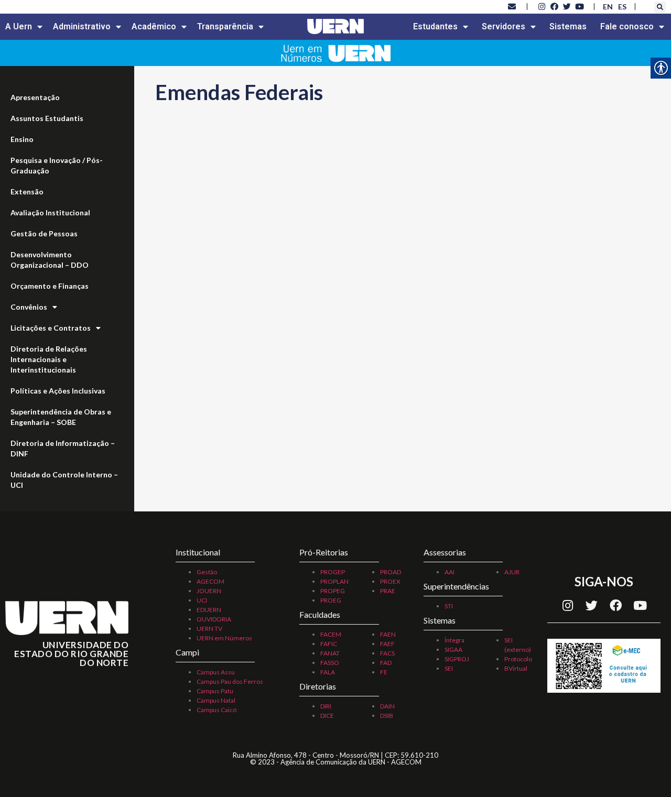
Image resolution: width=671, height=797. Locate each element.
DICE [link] (327, 715)
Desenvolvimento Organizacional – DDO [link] (49, 259)
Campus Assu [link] (216, 672)
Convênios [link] (28, 306)
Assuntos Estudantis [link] (46, 118)
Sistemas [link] (568, 26)
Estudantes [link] (435, 26)
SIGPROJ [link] (457, 659)
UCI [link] (202, 600)
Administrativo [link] (82, 26)
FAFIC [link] (328, 644)
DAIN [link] (387, 706)
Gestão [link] (207, 572)
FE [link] (383, 672)
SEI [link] (449, 668)
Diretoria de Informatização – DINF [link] (62, 448)
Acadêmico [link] (154, 26)
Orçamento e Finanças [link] (49, 285)
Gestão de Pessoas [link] (44, 233)
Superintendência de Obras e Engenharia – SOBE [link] (60, 417)
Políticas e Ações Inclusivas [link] (57, 390)
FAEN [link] (388, 634)
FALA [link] (327, 672)
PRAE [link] (387, 591)
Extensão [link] (27, 191)
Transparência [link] (225, 26)
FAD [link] (386, 663)
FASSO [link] (329, 663)
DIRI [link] (325, 706)
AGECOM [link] (210, 581)
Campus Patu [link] (215, 691)
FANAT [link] (330, 653)
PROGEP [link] (332, 572)
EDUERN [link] (209, 610)
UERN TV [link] (209, 628)
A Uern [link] (18, 26)
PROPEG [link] (332, 591)
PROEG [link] (330, 600)
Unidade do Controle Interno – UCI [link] (64, 479)
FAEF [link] (387, 644)
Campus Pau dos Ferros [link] (230, 681)
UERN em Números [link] (224, 638)
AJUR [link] (512, 572)
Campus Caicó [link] (216, 710)
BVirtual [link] (515, 668)
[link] (512, 6)
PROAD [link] (390, 572)
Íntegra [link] (454, 640)
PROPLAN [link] (334, 581)
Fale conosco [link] (627, 26)
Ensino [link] (22, 139)
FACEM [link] (330, 634)
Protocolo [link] (518, 659)
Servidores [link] (503, 26)
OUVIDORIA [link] (214, 619)
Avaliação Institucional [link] (50, 212)
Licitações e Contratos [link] (50, 327)
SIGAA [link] (453, 649)
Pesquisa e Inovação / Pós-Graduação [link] (56, 165)
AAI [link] (449, 572)
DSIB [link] (386, 715)
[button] (660, 7)
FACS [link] (387, 653)
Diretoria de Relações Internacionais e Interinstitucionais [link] (48, 359)
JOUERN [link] (209, 591)
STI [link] (449, 606)
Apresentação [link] (35, 97)
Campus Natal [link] (216, 700)
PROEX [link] (390, 581)
